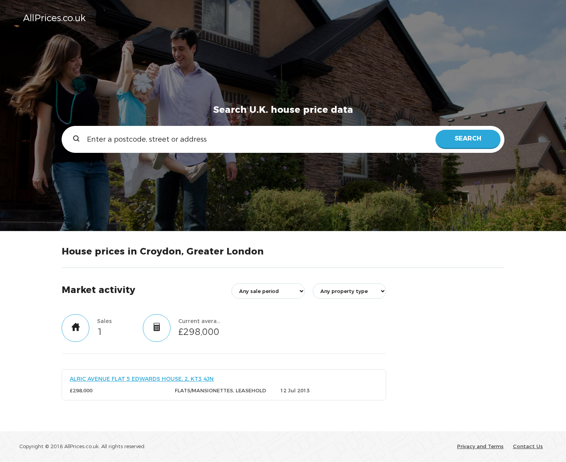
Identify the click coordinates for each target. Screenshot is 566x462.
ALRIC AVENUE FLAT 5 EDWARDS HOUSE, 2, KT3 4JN (142, 378)
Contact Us (528, 446)
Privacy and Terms (480, 446)
